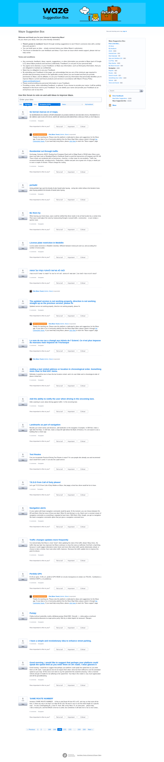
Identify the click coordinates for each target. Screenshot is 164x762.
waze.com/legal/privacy (31, 81)
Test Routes (35, 454)
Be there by (35, 213)
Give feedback (117, 96)
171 (64, 729)
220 (84, 729)
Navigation (41, 120)
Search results (113, 75)
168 (49, 729)
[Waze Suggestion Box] (82, 13)
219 (79, 729)
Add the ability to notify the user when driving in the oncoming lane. (62, 399)
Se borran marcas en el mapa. (44, 112)
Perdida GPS (36, 574)
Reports (111, 70)
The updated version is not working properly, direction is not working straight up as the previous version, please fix (63, 302)
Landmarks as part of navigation (45, 425)
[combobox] (125, 91)
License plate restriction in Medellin (47, 243)
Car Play (111, 61)
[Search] (141, 90)
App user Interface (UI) (115, 58)
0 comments (33, 120)
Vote (23, 117)
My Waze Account (114, 65)
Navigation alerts (38, 508)
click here (72, 141)
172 (70, 729)
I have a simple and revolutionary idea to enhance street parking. (60, 641)
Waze (114, 105)
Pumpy (33, 613)
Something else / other (115, 78)
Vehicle (111, 80)
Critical (84, 127)
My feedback (89, 104)
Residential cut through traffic (44, 151)
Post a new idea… (114, 43)
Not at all (60, 127)
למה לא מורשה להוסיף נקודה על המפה (47, 270)
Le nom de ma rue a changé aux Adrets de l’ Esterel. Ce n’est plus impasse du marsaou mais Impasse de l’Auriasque (65, 341)
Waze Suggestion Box (119, 101)
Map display (112, 63)
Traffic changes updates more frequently (49, 540)
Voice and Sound (114, 83)
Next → (90, 729)
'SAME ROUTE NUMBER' (41, 698)
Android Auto (112, 53)
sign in (125, 31)
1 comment (33, 489)
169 (54, 729)
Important (72, 127)
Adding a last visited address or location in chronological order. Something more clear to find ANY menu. (65, 370)
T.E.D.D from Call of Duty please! (45, 482)
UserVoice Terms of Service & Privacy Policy (89, 755)
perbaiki (33, 185)
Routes (111, 73)
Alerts (110, 51)
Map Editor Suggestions (119, 98)
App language (113, 56)
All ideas (111, 46)
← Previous (31, 729)
